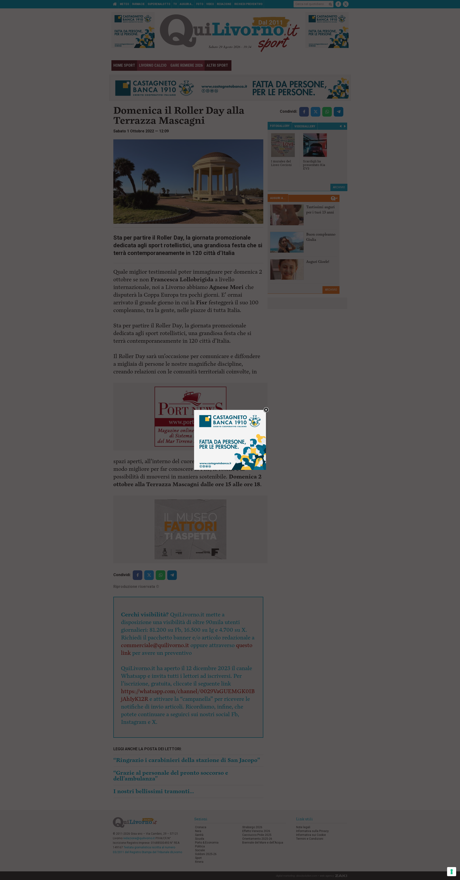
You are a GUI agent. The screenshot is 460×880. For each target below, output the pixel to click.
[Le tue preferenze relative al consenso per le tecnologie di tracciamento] (451, 871)
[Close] (266, 410)
